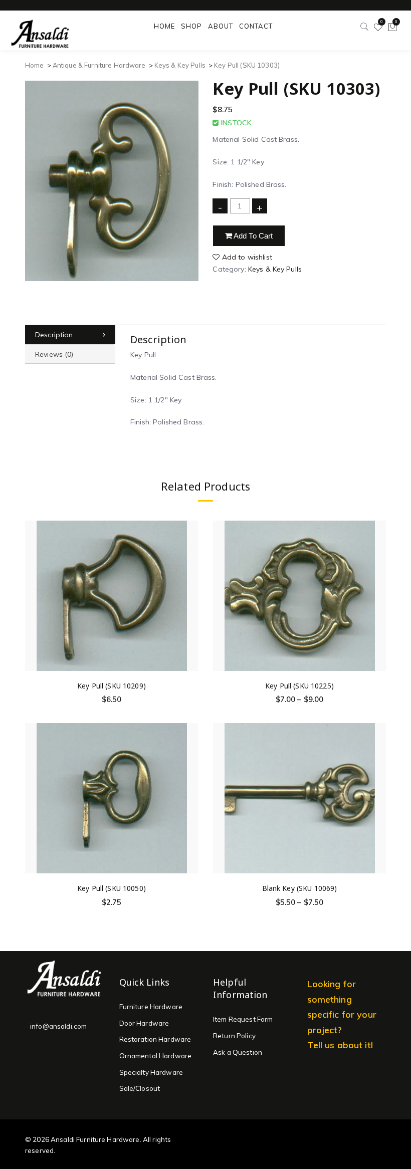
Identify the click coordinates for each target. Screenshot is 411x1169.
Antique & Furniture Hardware (99, 65)
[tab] (70, 335)
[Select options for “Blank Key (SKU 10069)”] (378, 798)
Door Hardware (144, 1023)
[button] (190, 595)
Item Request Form (243, 1019)
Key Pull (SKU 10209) (111, 685)
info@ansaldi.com (58, 1026)
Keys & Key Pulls (180, 65)
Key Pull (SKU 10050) (111, 888)
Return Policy (234, 1036)
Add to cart (252, 235)
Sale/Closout (139, 1088)
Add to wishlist (246, 257)
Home (34, 65)
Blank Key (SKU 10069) (299, 888)
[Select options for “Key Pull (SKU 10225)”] (378, 595)
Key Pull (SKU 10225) (299, 685)
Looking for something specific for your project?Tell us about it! (341, 1014)
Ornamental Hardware (155, 1056)
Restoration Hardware (155, 1039)
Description (54, 334)
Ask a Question (237, 1052)
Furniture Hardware (151, 1007)
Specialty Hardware (151, 1072)
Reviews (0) (54, 354)
